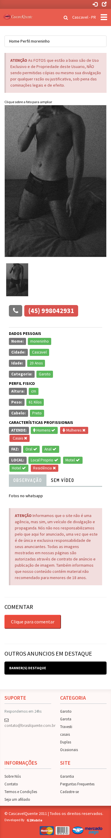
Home (14, 41)
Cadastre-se (69, 791)
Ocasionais (69, 749)
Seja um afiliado (17, 799)
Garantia (67, 776)
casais (65, 734)
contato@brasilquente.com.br (27, 725)
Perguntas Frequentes (77, 784)
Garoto (66, 711)
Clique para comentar (32, 622)
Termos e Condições (20, 791)
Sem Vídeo (62, 480)
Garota (65, 719)
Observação (27, 480)
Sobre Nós (12, 776)
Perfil (25, 41)
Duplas (65, 742)
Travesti (66, 726)
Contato (11, 784)
